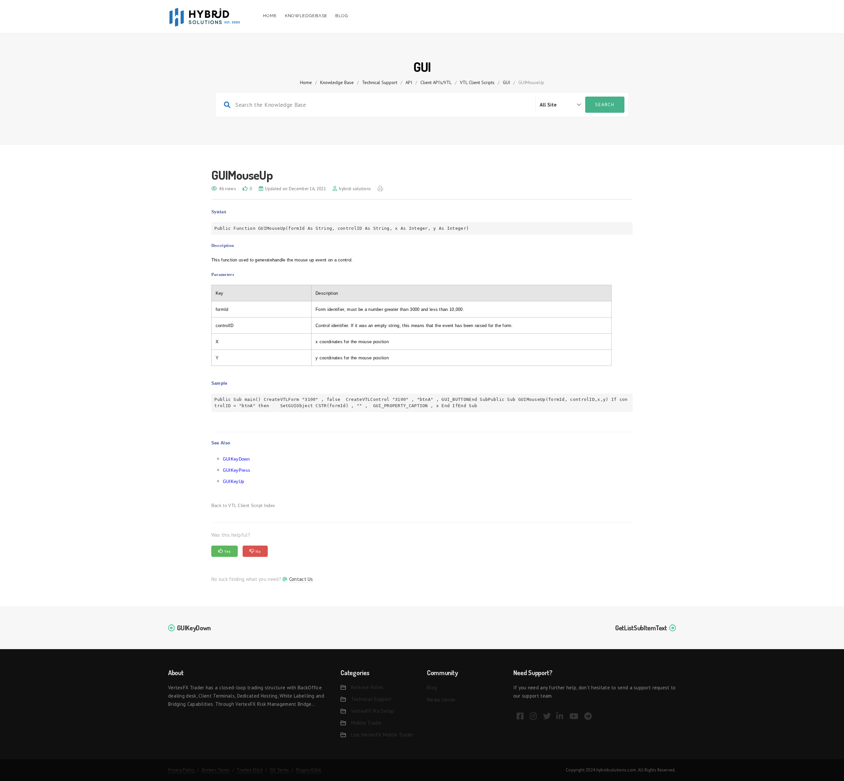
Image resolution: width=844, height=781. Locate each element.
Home (270, 15)
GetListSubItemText (641, 627)
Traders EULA (250, 770)
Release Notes (367, 687)
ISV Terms (279, 770)
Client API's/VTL (436, 82)
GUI (506, 82)
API (409, 82)
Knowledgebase (306, 15)
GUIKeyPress (236, 470)
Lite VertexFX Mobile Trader (382, 735)
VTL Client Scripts (477, 82)
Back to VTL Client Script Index (243, 505)
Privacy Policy (181, 770)
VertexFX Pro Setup (372, 711)
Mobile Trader (366, 723)
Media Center (441, 700)
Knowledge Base (337, 82)
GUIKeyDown (236, 459)
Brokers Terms (216, 770)
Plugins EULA (308, 770)
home (306, 82)
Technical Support (379, 82)
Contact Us (301, 579)
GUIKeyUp (233, 481)
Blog (341, 15)
